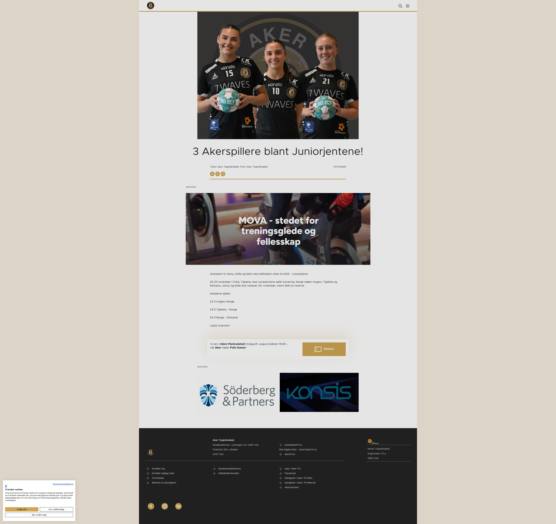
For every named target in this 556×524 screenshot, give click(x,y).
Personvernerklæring (63, 484)
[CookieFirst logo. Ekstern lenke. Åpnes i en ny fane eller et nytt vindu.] (6, 486)
